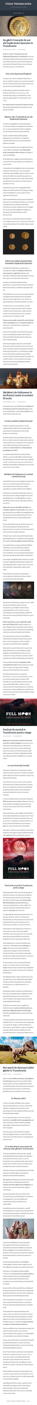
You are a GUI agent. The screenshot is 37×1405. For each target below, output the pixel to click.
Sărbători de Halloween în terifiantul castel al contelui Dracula (18, 395)
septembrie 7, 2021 (9, 402)
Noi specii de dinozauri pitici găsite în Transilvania (18, 1069)
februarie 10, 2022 (9, 49)
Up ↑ (29, 1401)
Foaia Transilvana (18, 3)
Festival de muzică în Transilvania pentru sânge (17, 731)
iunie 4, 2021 (7, 736)
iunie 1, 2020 (7, 1074)
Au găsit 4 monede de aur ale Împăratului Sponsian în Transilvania (18, 42)
